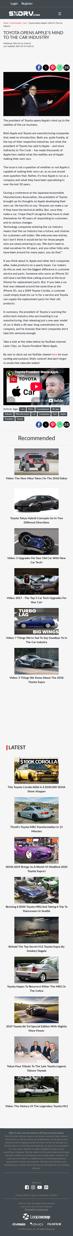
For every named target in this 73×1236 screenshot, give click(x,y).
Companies (44, 414)
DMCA (53, 1195)
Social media (15, 23)
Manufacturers (22, 414)
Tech (55, 414)
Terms (33, 1195)
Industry (8, 414)
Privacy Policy (22, 1195)
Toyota (20, 419)
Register (27, 3)
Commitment (43, 409)
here (54, 354)
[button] (39, 68)
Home (6, 23)
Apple (63, 414)
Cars (25, 23)
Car (34, 414)
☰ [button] (59, 14)
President (9, 419)
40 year (55, 409)
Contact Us (43, 1195)
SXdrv (30, 409)
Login (14, 3)
